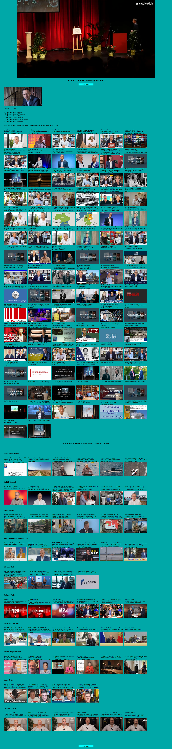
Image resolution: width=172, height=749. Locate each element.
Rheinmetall (9, 567)
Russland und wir (11, 623)
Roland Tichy (9, 595)
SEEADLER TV (11, 708)
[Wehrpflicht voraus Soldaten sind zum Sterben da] (15, 504)
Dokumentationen (11, 454)
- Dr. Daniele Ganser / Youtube (13, 117)
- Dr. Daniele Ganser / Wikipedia (14, 114)
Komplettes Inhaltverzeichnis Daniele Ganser (86, 443)
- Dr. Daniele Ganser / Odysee (13, 121)
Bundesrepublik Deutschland (16, 538)
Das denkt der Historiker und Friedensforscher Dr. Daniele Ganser (31, 126)
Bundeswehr (9, 510)
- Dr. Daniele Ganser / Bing (12, 116)
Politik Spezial (10, 482)
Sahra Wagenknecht (12, 652)
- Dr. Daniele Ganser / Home (13, 112)
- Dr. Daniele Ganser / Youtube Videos (16, 119)
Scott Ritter (8, 680)
